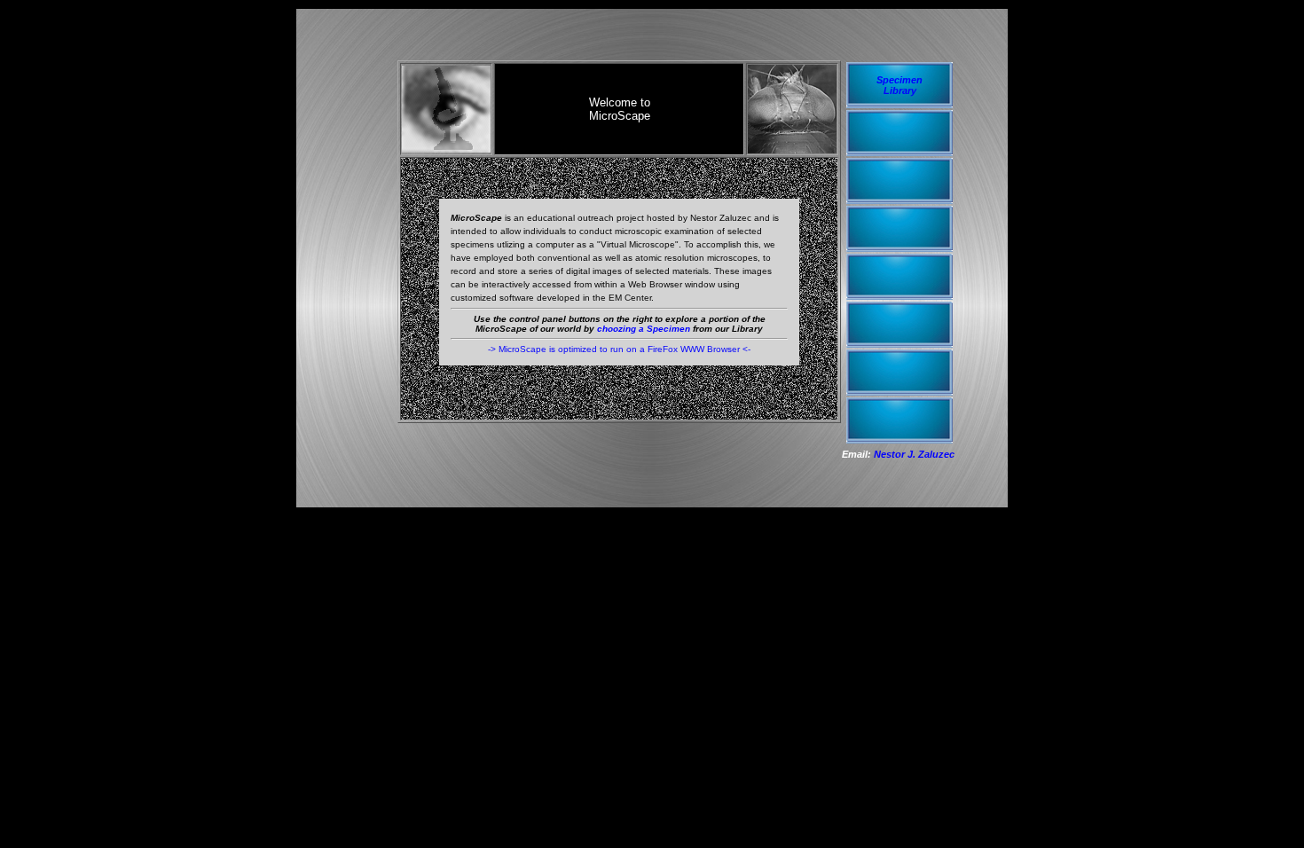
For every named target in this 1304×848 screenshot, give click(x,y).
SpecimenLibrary (899, 85)
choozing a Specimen (643, 329)
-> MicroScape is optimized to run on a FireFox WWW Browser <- (619, 349)
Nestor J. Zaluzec (914, 454)
